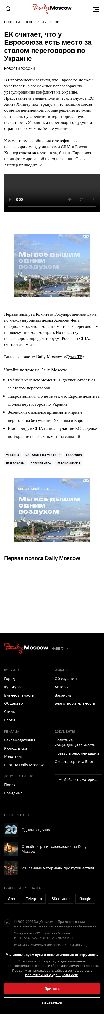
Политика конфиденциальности (75, 742)
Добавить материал (81, 779)
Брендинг (13, 792)
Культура (12, 686)
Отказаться (52, 1003)
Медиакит (13, 756)
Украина (12, 455)
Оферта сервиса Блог (74, 761)
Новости (12, 22)
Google (85, 898)
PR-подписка (15, 748)
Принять (52, 988)
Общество (13, 703)
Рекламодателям (19, 739)
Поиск (9, 784)
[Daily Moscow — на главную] (26, 648)
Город (9, 678)
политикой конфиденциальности (51, 975)
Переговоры (15, 463)
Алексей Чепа (41, 463)
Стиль (9, 711)
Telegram (34, 898)
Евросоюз (74, 455)
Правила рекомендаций (77, 753)
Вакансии (63, 695)
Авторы (62, 686)
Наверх (57, 648)
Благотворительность (75, 703)
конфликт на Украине (42, 455)
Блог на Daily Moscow (24, 764)
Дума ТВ (74, 356)
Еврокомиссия (68, 463)
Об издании (66, 678)
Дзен (12, 898)
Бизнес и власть (19, 695)
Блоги (9, 719)
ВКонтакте (60, 898)
